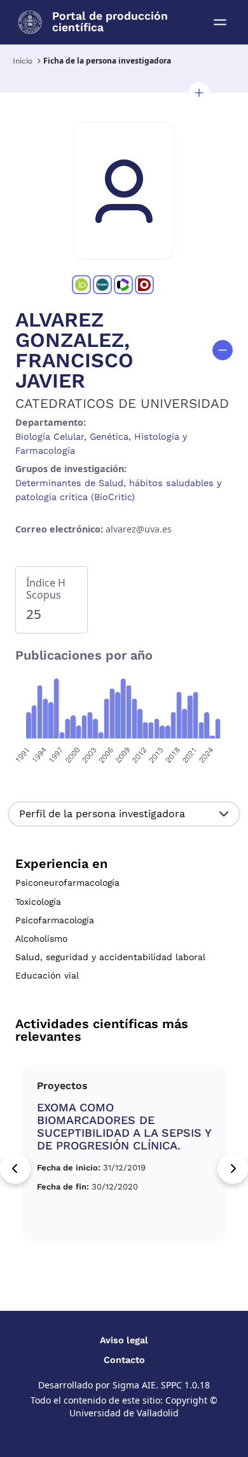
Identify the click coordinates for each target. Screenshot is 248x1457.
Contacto (124, 1360)
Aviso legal (124, 1340)
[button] (199, 92)
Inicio (22, 61)
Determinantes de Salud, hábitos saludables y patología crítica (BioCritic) (118, 490)
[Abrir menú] (220, 22)
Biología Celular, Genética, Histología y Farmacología (101, 443)
